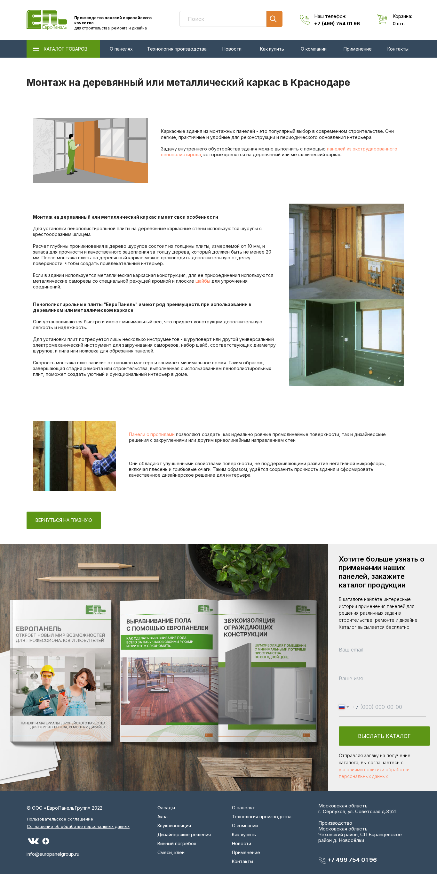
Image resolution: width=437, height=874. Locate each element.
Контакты (398, 49)
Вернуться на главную (64, 520)
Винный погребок (176, 843)
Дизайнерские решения (184, 834)
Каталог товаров (65, 49)
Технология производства (177, 49)
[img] (47, 20)
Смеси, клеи (171, 852)
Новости (232, 49)
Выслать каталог (384, 736)
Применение (358, 49)
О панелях (121, 49)
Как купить (272, 49)
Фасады (166, 807)
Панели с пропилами (152, 434)
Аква (162, 816)
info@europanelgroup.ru (53, 854)
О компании (314, 49)
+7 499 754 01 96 (352, 859)
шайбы (202, 281)
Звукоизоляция (174, 825)
